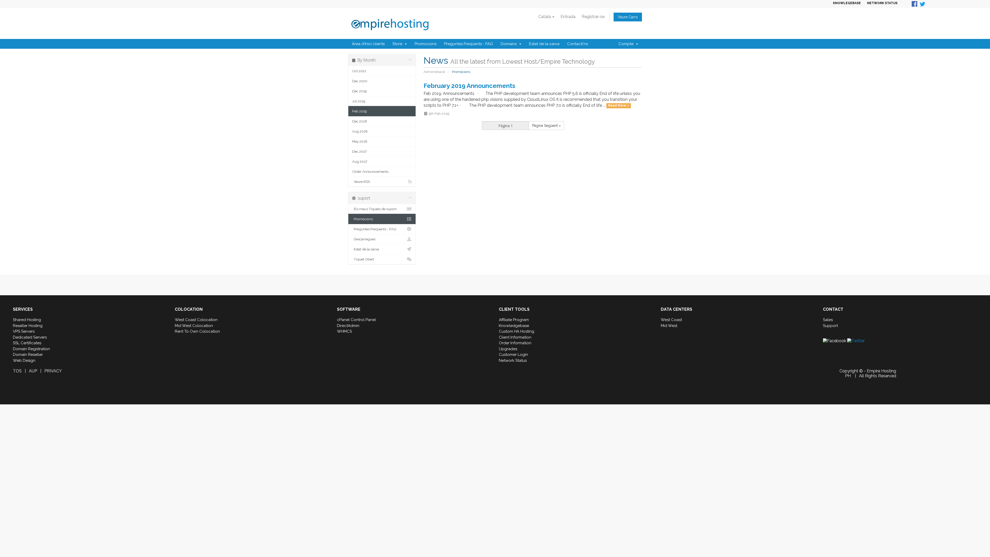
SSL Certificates (27, 343)
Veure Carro (628, 17)
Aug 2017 (359, 161)
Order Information (515, 343)
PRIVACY (53, 370)
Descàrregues (363, 239)
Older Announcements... (371, 171)
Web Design (24, 360)
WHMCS (344, 331)
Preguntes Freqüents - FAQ (468, 44)
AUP (33, 370)
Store (398, 44)
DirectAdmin (348, 325)
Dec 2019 (359, 91)
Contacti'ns (577, 44)
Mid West (669, 325)
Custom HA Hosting (516, 331)
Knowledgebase (514, 325)
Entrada (567, 16)
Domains (510, 44)
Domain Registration (31, 349)
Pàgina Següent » (546, 126)
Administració (434, 72)
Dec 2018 (359, 121)
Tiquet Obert (363, 259)
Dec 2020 (359, 81)
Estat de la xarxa (544, 44)
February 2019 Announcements (469, 85)
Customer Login (513, 354)
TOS (17, 370)
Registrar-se (593, 16)
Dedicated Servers (30, 337)
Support (830, 325)
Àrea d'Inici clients (368, 44)
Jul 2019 (358, 101)
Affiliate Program (514, 319)
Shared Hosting (27, 319)
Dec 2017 (359, 151)
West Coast (671, 319)
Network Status (513, 360)
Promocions (425, 44)
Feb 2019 (359, 111)
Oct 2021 (359, 71)
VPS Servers (24, 331)
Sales (828, 319)
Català (545, 16)
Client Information (515, 337)
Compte (627, 44)
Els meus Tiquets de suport (374, 209)
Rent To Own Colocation (197, 331)
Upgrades (508, 349)
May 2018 (359, 141)
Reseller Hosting (28, 325)
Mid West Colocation (194, 325)
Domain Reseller (28, 354)
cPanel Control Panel (356, 319)
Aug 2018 (360, 131)
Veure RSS (361, 181)
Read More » (618, 106)
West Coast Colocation (196, 319)
